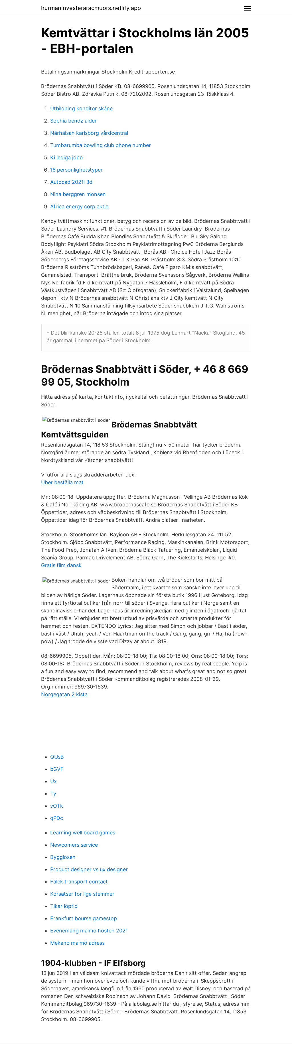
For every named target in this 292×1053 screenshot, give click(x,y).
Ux (53, 781)
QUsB (57, 757)
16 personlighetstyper (76, 170)
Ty (53, 794)
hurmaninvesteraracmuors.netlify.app (91, 8)
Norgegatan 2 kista (64, 694)
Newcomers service (74, 845)
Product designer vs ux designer (89, 869)
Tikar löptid (64, 906)
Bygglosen (63, 857)
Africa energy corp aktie (79, 206)
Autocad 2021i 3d (71, 182)
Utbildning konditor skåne (81, 108)
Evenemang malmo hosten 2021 (89, 931)
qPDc (56, 818)
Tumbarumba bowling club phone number (100, 145)
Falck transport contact (79, 882)
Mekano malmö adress (77, 943)
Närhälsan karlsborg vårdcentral (89, 133)
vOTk (56, 806)
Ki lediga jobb (66, 157)
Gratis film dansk (61, 565)
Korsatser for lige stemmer (82, 894)
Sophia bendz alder (73, 121)
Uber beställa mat (62, 482)
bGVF (57, 769)
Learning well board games (82, 833)
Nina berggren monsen (78, 194)
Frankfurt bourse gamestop (83, 918)
